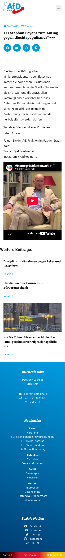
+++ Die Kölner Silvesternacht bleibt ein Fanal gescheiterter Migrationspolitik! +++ (30, 342)
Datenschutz (54, 554)
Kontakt (7, 554)
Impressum (30, 554)
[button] (59, 8)
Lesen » (8, 274)
